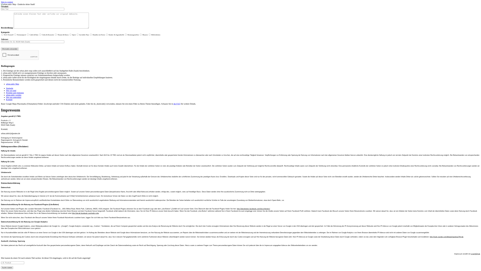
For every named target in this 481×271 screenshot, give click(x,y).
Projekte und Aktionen (15, 93)
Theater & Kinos (63, 35)
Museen (145, 35)
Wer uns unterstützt (13, 97)
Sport (74, 35)
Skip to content (7, 2)
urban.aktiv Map (12, 84)
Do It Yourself (8, 35)
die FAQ (176, 104)
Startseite (9, 88)
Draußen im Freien (99, 35)
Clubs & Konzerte (48, 35)
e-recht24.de (475, 254)
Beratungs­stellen (133, 35)
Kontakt (9, 100)
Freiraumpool (21, 35)
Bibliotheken (155, 35)
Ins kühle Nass (84, 35)
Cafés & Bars (34, 35)
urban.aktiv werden (13, 95)
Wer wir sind (11, 90)
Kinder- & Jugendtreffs (116, 35)
